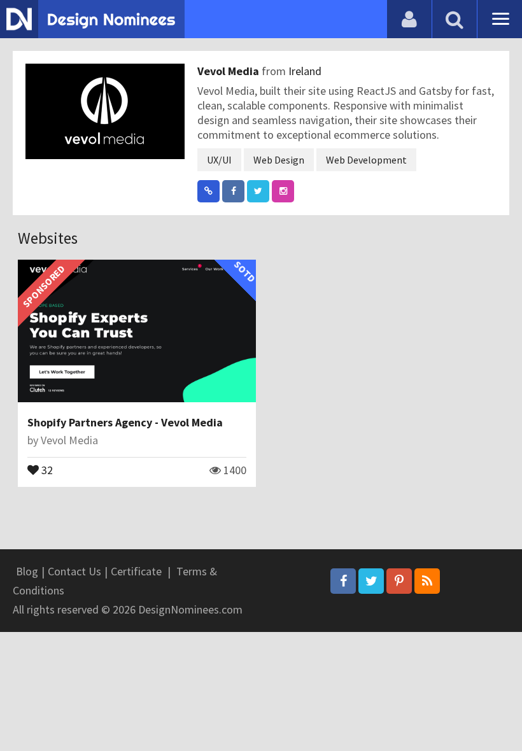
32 (46, 469)
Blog (27, 571)
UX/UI (219, 159)
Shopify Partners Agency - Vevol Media (125, 422)
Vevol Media (229, 71)
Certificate (136, 571)
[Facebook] (343, 581)
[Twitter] (371, 581)
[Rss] (427, 581)
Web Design (278, 159)
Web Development (366, 159)
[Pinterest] (399, 581)
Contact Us (74, 571)
